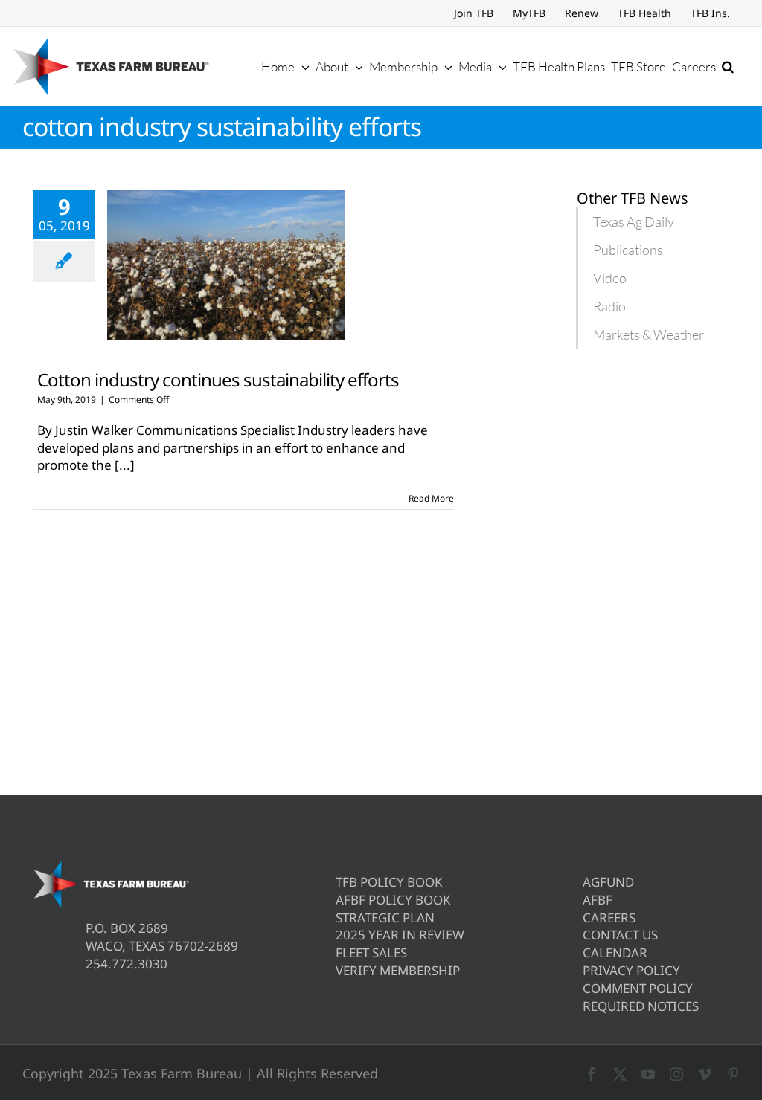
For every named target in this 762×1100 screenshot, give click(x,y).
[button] (728, 66)
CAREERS (609, 917)
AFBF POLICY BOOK (393, 899)
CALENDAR (615, 952)
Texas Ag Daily (633, 221)
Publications (628, 250)
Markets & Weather (648, 334)
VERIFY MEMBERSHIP (398, 970)
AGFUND (608, 881)
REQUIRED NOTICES (641, 1006)
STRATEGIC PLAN (385, 917)
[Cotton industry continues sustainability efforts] (226, 265)
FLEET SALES (371, 952)
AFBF (597, 899)
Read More (431, 498)
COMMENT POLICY (638, 988)
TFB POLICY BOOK (389, 881)
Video (610, 278)
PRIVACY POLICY (631, 970)
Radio (609, 306)
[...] (125, 464)
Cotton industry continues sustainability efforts (218, 379)
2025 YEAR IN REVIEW (400, 934)
